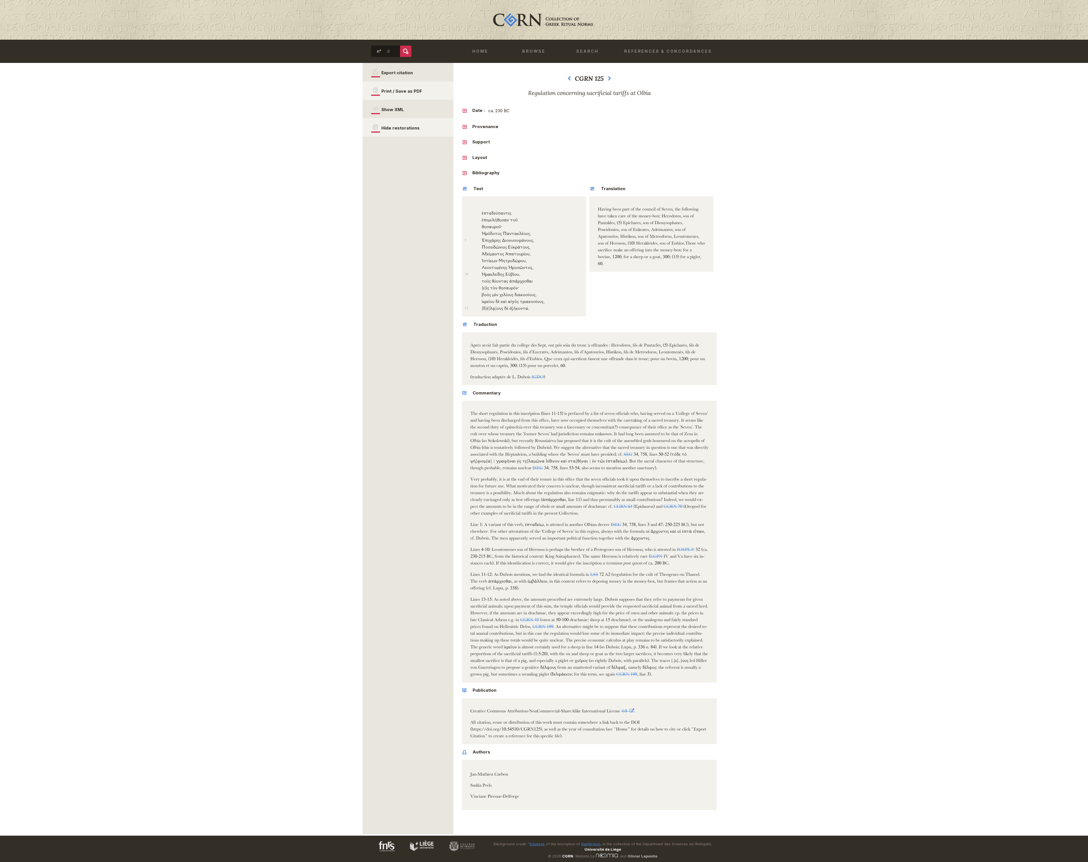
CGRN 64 (623, 505)
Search (587, 51)
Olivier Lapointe (642, 856)
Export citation (397, 72)
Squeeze (537, 844)
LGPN (656, 555)
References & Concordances (668, 51)
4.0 (624, 710)
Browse (533, 51)
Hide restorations (400, 128)
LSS (594, 573)
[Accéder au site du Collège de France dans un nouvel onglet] (459, 852)
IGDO (538, 376)
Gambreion (590, 844)
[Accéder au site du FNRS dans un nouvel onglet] (381, 852)
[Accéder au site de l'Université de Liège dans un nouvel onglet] (419, 852)
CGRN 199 (542, 625)
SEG (628, 453)
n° (379, 51)
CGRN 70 (673, 505)
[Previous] (569, 80)
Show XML (392, 109)
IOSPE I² (685, 548)
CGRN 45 (529, 618)
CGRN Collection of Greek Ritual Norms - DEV (544, 20)
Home (480, 51)
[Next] (609, 80)
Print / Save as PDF (401, 91)
